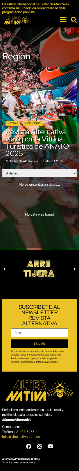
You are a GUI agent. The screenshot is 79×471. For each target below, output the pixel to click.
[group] (39, 8)
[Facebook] (28, 446)
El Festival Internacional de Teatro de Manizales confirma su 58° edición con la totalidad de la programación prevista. (35, 8)
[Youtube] (50, 446)
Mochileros (32, 123)
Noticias (13, 123)
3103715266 (25, 432)
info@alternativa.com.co (21, 436)
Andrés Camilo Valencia (24, 161)
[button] (4, 269)
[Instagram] (39, 446)
